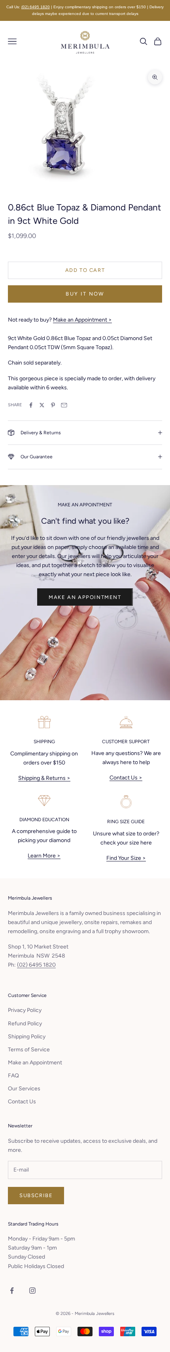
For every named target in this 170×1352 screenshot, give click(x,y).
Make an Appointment (85, 597)
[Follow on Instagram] (32, 1290)
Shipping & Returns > (44, 778)
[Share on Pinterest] (53, 405)
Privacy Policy (25, 1010)
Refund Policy (25, 1023)
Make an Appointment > (82, 319)
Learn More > (44, 855)
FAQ (13, 1075)
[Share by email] (64, 405)
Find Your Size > (126, 858)
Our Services (24, 1088)
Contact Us (22, 1101)
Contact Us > (126, 777)
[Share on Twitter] (42, 405)
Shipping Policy (26, 1036)
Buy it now (85, 294)
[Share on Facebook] (31, 405)
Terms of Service (29, 1049)
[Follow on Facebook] (12, 1290)
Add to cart (85, 270)
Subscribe (36, 1195)
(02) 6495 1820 (35, 7)
